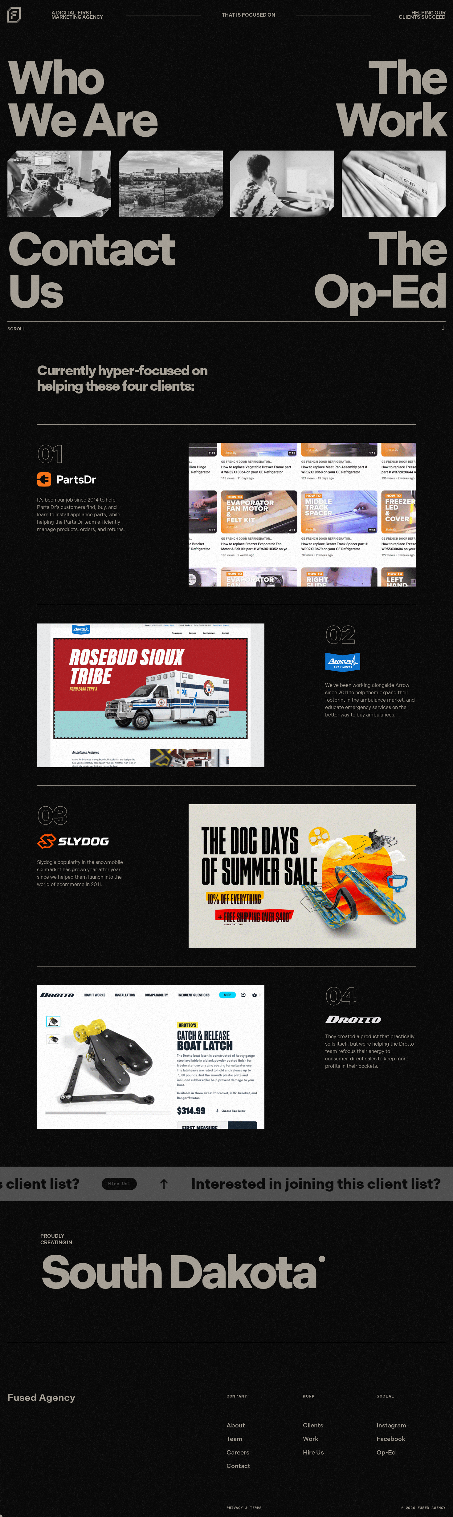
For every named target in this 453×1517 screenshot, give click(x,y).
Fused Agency (41, 1397)
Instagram (391, 1425)
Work (310, 1439)
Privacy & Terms (244, 1508)
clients (170, 385)
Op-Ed (386, 1452)
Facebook (391, 1439)
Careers (237, 1452)
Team (234, 1439)
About (235, 1425)
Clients (313, 1425)
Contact (238, 1466)
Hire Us (313, 1452)
